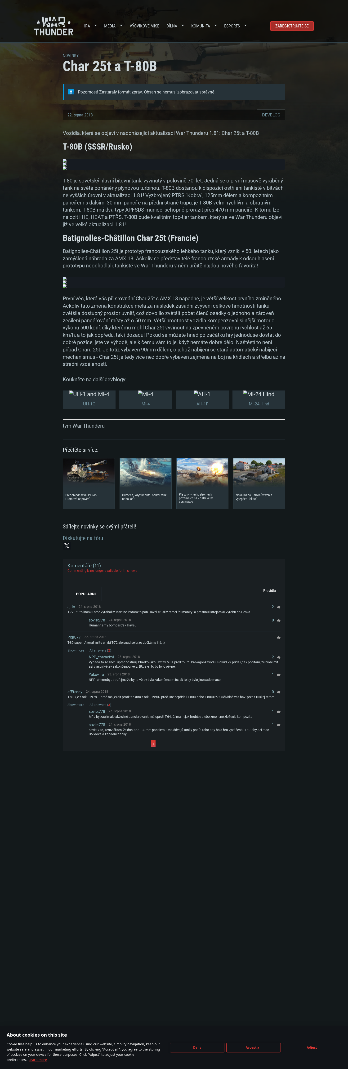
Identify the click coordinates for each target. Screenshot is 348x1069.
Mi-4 (146, 403)
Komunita (200, 25)
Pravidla (269, 591)
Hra (86, 25)
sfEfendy (74, 692)
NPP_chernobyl (101, 657)
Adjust (312, 1047)
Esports (232, 25)
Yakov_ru (96, 674)
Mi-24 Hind (259, 403)
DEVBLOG (271, 114)
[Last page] (198, 743)
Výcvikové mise (144, 25)
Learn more (38, 1059)
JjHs (71, 607)
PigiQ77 (74, 637)
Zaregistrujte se (292, 25)
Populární (86, 594)
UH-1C (89, 403)
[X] (67, 546)
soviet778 (97, 620)
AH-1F (202, 403)
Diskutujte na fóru (83, 538)
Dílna (171, 25)
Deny (197, 1047)
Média (110, 25)
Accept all (253, 1047)
